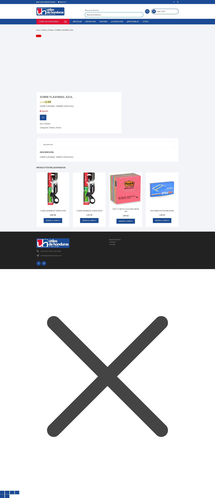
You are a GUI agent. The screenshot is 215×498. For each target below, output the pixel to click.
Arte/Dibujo (133, 21)
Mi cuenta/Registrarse (46, 2)
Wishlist (62, 2)
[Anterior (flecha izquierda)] (2, 496)
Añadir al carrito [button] (53, 220)
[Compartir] (12, 492)
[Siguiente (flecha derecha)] (7, 496)
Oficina (104, 21)
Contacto (112, 242)
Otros (145, 21)
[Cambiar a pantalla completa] (7, 492)
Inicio (38, 30)
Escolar (78, 21)
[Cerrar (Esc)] (17, 492)
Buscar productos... (92, 10)
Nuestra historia (115, 239)
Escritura (91, 21)
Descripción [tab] (48, 144)
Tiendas (112, 244)
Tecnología (118, 21)
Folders (51, 30)
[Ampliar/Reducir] (2, 492)
